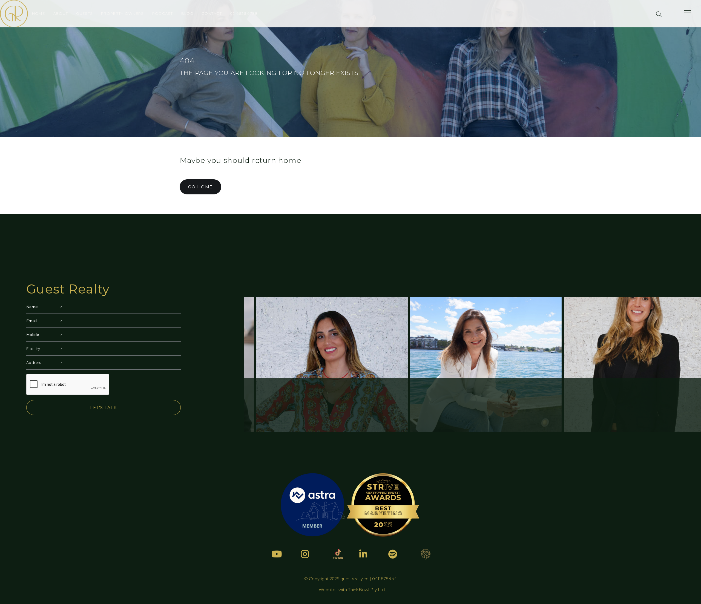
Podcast (162, 13)
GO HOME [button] (200, 186)
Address (33, 362)
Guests (84, 13)
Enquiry (33, 348)
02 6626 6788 (244, 13)
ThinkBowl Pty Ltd (366, 589)
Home (38, 13)
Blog (187, 13)
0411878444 (384, 578)
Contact (212, 13)
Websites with (333, 589)
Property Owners (122, 13)
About (60, 13)
